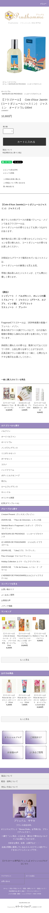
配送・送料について (29, 888)
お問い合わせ (5, 881)
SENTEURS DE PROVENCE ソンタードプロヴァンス (24, 84)
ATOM (39, 893)
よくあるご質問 (7, 595)
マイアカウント (6, 876)
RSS (34, 893)
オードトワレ (12, 82)
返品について (7, 150)
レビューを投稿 (8, 173)
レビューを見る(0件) (10, 170)
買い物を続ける (8, 186)
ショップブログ (26, 893)
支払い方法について (15, 888)
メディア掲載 (6, 606)
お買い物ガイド (7, 589)
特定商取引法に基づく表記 (12, 153)
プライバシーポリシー (33, 891)
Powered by (11, 907)
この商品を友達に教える (11, 179)
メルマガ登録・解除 (14, 893)
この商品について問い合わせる (14, 183)
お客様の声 (5, 600)
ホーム (5, 82)
